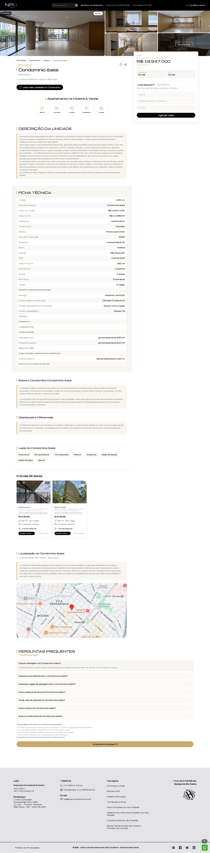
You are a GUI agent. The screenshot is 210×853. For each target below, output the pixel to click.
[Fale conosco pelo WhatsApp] (205, 848)
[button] (52, 33)
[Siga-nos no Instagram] (173, 847)
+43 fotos (184, 44)
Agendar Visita (166, 115)
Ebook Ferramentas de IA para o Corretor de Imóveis (124, 827)
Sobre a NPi (113, 791)
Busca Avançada (92, 5)
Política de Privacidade (27, 847)
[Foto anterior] (19, 492)
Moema (47, 60)
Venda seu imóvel (116, 802)
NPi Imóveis (21, 60)
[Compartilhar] (125, 64)
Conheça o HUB (115, 786)
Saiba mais (27, 533)
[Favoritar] (121, 64)
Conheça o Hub (142, 5)
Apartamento (34, 60)
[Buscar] (76, 5)
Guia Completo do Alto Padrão (123, 807)
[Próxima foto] (48, 492)
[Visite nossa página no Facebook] (180, 847)
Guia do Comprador (118, 5)
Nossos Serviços (116, 796)
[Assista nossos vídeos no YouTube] (187, 847)
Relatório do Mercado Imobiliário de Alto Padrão (128, 813)
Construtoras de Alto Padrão (122, 820)
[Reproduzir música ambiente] (204, 841)
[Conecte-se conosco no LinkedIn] (194, 847)
